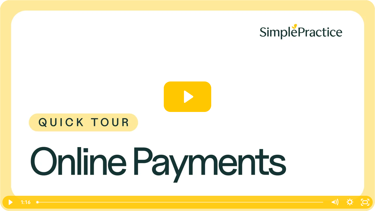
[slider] (180, 202)
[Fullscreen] (365, 202)
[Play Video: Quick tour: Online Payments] (188, 96)
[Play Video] (10, 202)
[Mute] (334, 202)
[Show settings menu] (349, 202)
